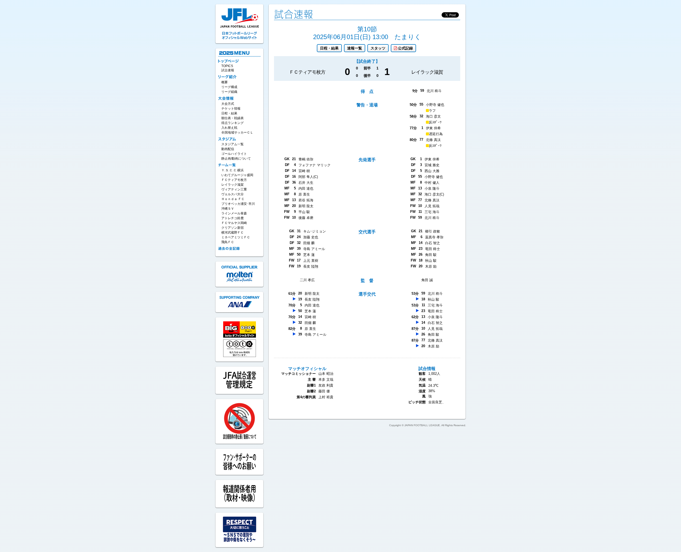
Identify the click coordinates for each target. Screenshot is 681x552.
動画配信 (227, 149)
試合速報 (227, 70)
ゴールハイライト (234, 153)
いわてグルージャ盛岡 (237, 175)
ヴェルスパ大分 (232, 194)
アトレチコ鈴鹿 (232, 218)
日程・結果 (329, 48)
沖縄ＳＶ (227, 208)
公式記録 (405, 48)
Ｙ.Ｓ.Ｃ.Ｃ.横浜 (232, 170)
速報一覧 (354, 48)
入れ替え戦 (229, 127)
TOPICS (227, 66)
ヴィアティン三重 (234, 189)
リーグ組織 (229, 91)
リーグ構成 (229, 87)
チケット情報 (230, 108)
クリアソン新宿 (232, 227)
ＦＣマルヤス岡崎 (234, 223)
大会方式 (227, 103)
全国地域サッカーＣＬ (237, 132)
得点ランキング (232, 122)
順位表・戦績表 (232, 118)
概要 (224, 82)
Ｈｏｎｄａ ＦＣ (232, 199)
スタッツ (378, 48)
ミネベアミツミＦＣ (235, 237)
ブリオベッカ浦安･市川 (238, 203)
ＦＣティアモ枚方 (234, 179)
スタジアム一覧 (232, 144)
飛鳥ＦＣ (227, 242)
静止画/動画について (236, 158)
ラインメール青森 (234, 213)
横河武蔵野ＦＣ (232, 232)
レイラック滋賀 (232, 184)
